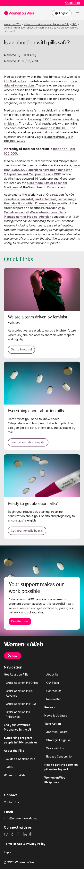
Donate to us (20, 621)
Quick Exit (72, 3)
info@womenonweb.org (20, 818)
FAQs (74, 24)
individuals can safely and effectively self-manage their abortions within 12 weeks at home (40, 201)
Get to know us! (21, 349)
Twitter (6, 834)
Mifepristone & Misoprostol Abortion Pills (46, 24)
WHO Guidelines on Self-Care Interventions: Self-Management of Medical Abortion (35, 212)
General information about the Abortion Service (30, 27)
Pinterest (30, 834)
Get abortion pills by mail (27, 530)
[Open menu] (77, 13)
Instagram (18, 834)
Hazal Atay (28, 55)
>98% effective (15, 81)
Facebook (12, 834)
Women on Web (12, 24)
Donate (12, 655)
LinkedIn (25, 834)
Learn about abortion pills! (28, 442)
